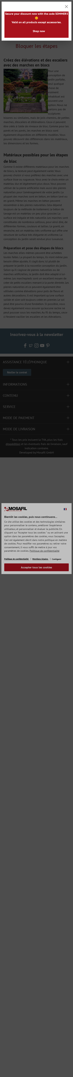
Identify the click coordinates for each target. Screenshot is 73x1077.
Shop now (39, 31)
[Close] (66, 6)
